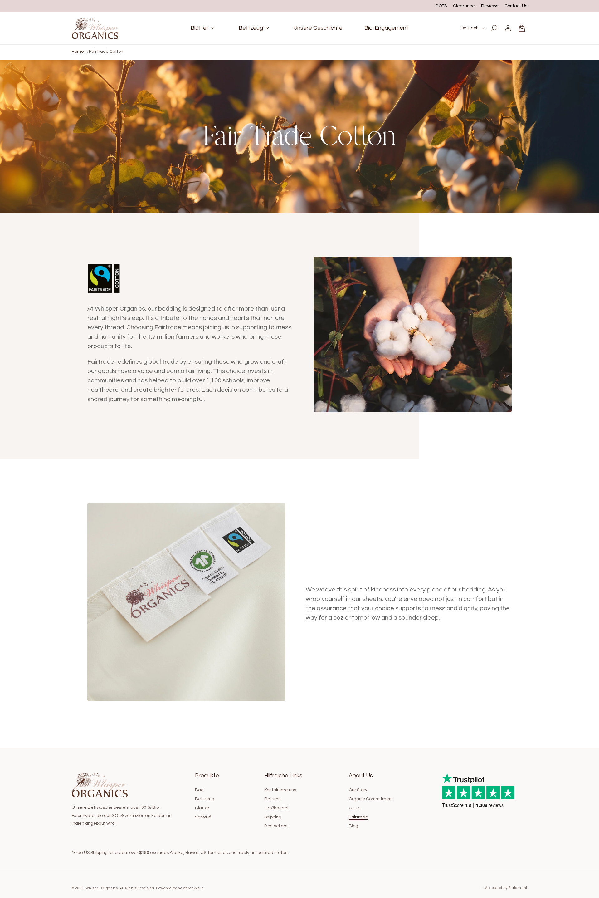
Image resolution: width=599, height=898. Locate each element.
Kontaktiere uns (280, 790)
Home (78, 51)
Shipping (272, 817)
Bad (199, 790)
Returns (272, 799)
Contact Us (515, 6)
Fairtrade (358, 817)
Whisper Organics (101, 888)
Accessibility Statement (506, 887)
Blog (353, 826)
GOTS (441, 6)
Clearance (464, 6)
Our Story (358, 790)
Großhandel (276, 808)
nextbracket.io (191, 888)
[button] (204, 28)
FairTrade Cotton (106, 51)
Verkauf (203, 817)
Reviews (489, 6)
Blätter (202, 808)
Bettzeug (204, 799)
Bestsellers (275, 826)
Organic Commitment (371, 799)
